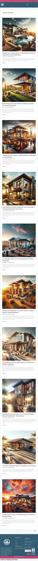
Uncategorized (10, 56)
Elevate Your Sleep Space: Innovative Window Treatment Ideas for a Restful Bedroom (18, 311)
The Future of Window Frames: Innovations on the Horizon (19, 466)
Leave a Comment (4, 56)
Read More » (4, 62)
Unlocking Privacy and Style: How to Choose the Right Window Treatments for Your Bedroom (18, 415)
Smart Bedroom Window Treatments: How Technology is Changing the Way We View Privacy (18, 208)
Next (35, 530)
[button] (27, 4)
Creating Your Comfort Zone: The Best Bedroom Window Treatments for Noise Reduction (18, 54)
